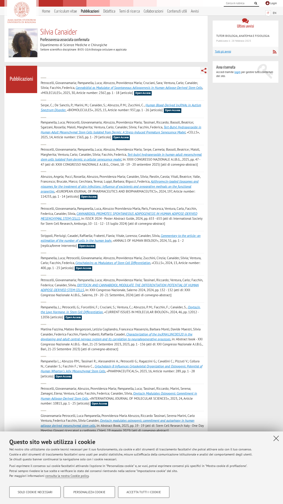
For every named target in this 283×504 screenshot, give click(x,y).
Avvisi (195, 11)
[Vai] (255, 3)
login (237, 72)
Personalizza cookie (89, 492)
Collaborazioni (153, 11)
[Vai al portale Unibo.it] (21, 12)
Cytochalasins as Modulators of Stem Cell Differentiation (112, 263)
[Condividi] (203, 70)
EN (274, 13)
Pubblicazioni (90, 11)
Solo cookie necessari (35, 492)
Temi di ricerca (129, 11)
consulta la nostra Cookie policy (67, 476)
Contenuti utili (177, 11)
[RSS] (274, 52)
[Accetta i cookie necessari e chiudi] (276, 438)
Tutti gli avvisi (223, 51)
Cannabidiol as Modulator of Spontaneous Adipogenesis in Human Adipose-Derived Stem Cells (139, 88)
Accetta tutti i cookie (143, 492)
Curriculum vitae (65, 11)
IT (268, 13)
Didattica (109, 11)
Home (46, 11)
